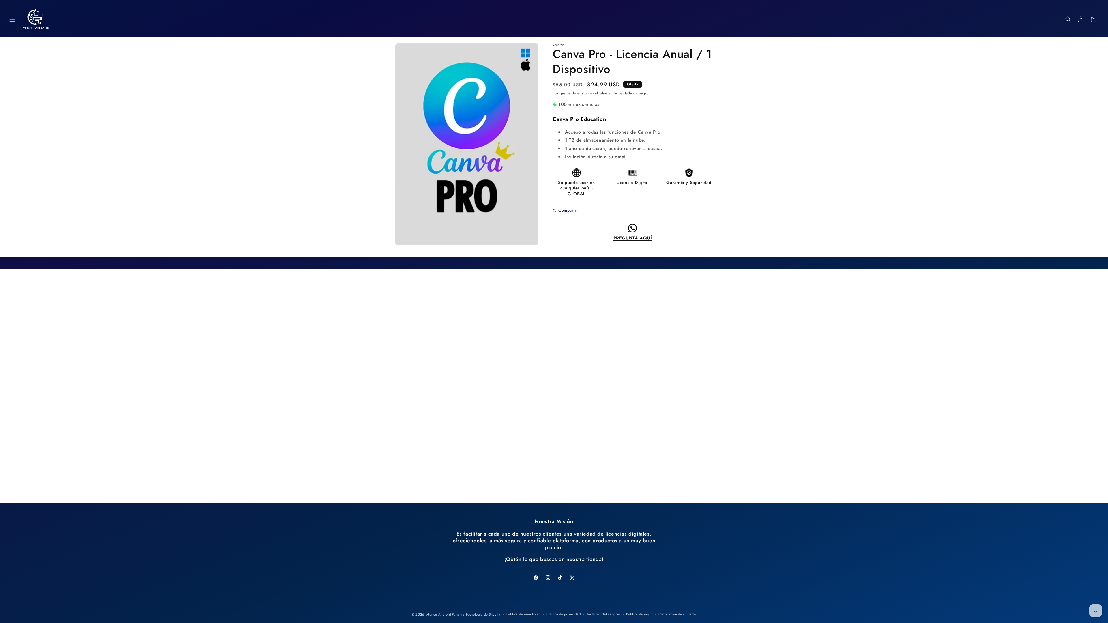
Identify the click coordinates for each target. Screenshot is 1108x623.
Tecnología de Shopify (483, 614)
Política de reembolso (523, 614)
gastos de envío (573, 93)
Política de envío (639, 614)
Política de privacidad (563, 614)
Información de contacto (677, 614)
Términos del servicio (603, 614)
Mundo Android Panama (445, 614)
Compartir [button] (568, 210)
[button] (12, 19)
